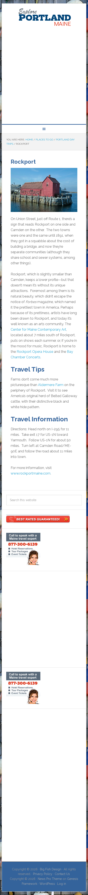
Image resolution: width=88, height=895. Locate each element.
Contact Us (62, 874)
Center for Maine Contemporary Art (38, 329)
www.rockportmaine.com (30, 473)
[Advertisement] (44, 74)
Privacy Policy (42, 874)
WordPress (47, 883)
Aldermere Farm (50, 385)
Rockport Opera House (35, 352)
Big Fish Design (50, 869)
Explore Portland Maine (44, 17)
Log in (61, 883)
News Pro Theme (50, 879)
